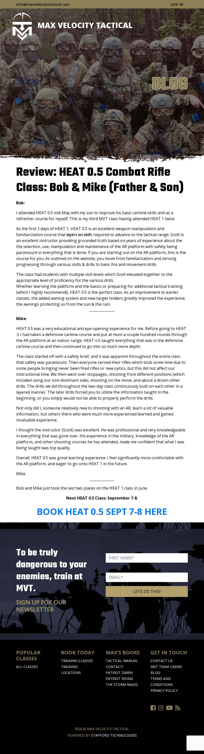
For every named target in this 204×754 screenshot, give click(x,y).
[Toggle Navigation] (185, 26)
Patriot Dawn (119, 672)
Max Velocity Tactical (84, 25)
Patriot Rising (119, 678)
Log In (177, 4)
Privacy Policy (164, 690)
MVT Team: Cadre (166, 666)
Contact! (114, 666)
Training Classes (77, 660)
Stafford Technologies (114, 735)
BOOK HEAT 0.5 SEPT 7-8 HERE (102, 511)
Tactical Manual (122, 660)
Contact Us (162, 660)
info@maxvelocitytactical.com (43, 4)
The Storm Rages (122, 684)
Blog (155, 672)
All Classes (27, 666)
